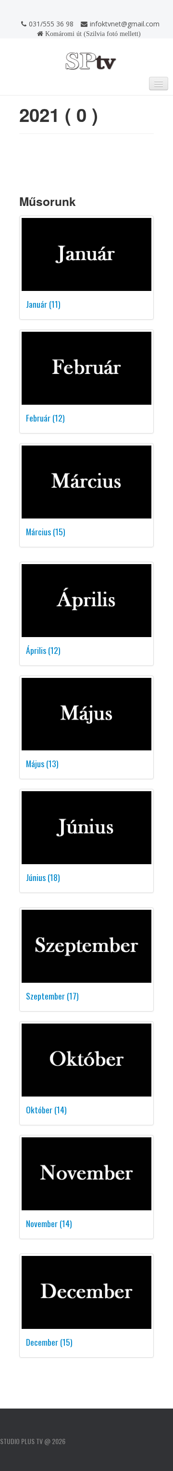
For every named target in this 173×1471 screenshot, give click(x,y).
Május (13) (42, 763)
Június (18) (43, 877)
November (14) (49, 1223)
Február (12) (45, 417)
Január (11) (43, 304)
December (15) (49, 1342)
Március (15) (45, 531)
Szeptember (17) (52, 995)
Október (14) (46, 1109)
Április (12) (43, 650)
